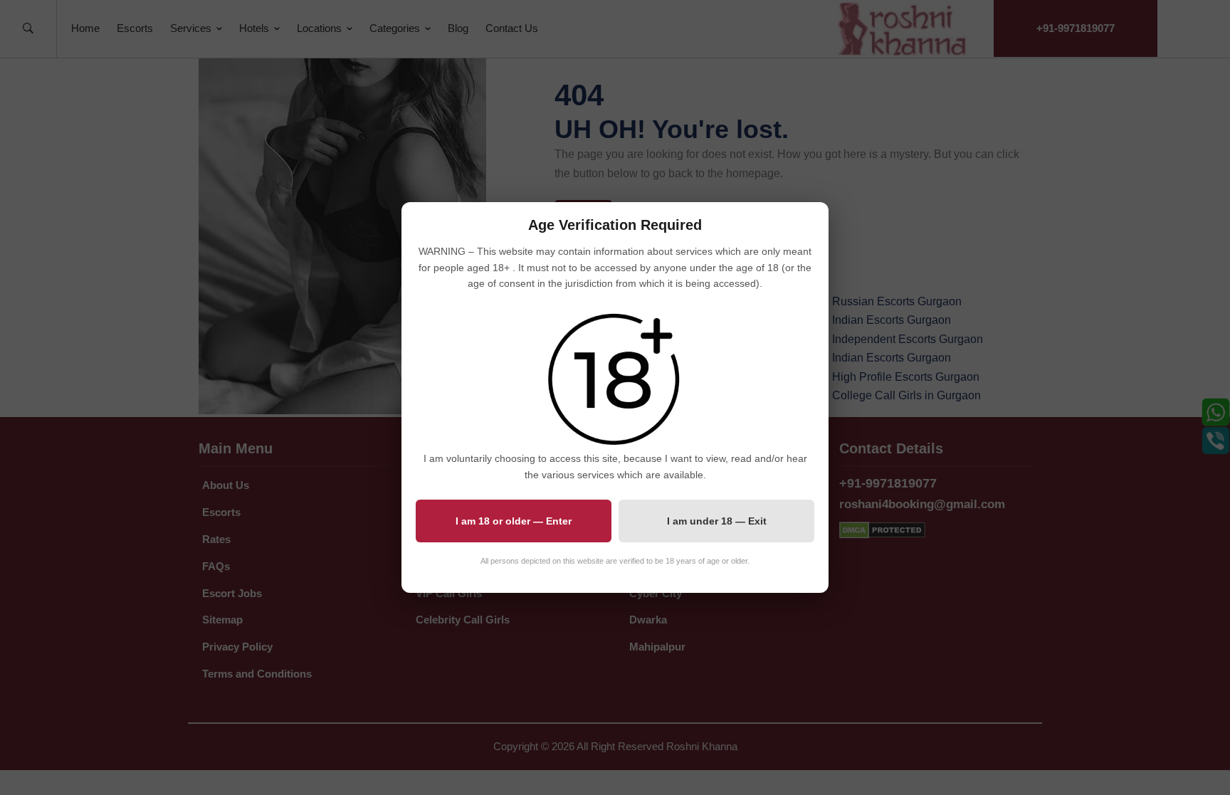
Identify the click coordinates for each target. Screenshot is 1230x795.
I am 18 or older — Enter (514, 521)
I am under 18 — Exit (717, 521)
